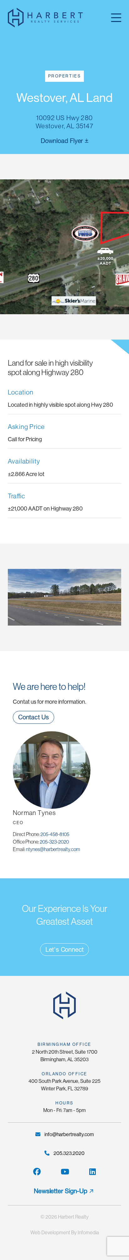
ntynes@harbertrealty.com (53, 849)
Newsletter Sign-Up (60, 1191)
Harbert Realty (73, 1217)
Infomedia (88, 1233)
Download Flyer (63, 141)
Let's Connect (64, 949)
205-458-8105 (54, 834)
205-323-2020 (54, 841)
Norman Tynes (34, 812)
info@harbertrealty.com (69, 1134)
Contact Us (33, 717)
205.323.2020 (69, 1153)
